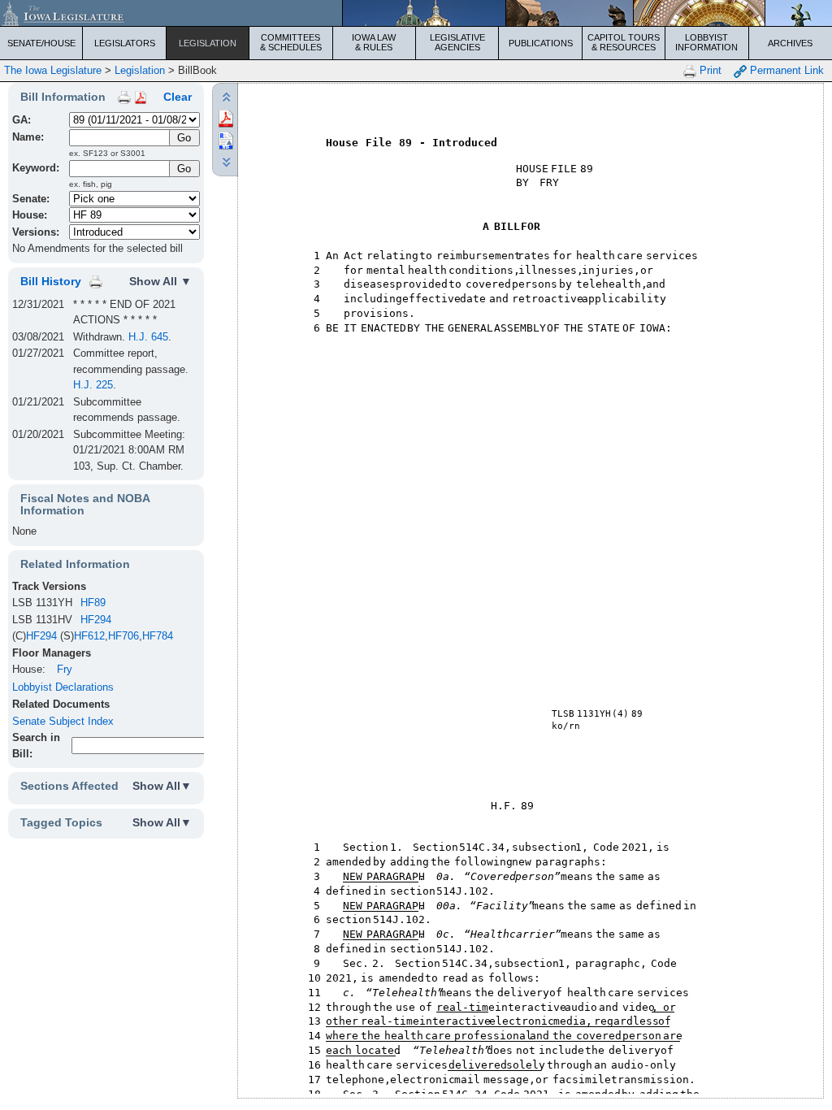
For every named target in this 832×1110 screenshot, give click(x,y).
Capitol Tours (623, 42)
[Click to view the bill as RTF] (226, 139)
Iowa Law (374, 42)
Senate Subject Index (63, 721)
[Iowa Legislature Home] (416, 13)
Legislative (457, 42)
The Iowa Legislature (53, 70)
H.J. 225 (93, 385)
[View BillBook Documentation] (140, 96)
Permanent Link (785, 70)
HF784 (157, 636)
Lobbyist (706, 42)
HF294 (95, 620)
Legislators (124, 43)
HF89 (93, 602)
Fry (64, 669)
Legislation (207, 43)
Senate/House (41, 43)
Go (184, 169)
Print (709, 70)
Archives (790, 43)
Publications (541, 43)
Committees (291, 42)
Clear (177, 96)
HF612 (89, 636)
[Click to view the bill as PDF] (226, 117)
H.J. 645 (148, 337)
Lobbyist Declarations (63, 687)
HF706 (123, 636)
